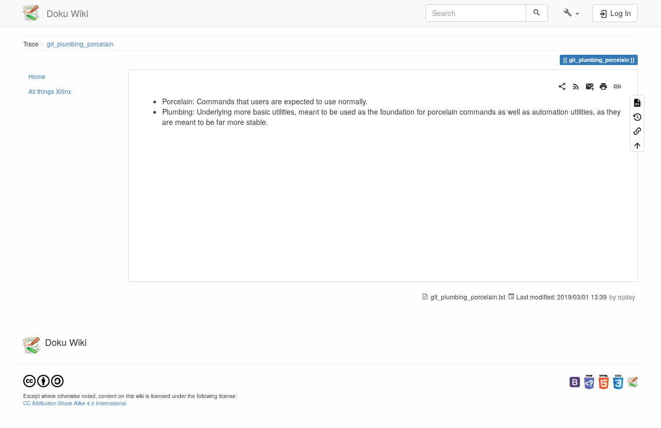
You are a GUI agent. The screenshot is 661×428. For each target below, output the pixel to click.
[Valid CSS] (618, 380)
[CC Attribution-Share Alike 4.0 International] (43, 379)
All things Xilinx (49, 91)
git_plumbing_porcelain (80, 43)
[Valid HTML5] (604, 380)
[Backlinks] (637, 130)
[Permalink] (617, 85)
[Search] (537, 13)
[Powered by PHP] (589, 380)
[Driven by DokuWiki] (632, 380)
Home (36, 76)
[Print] (603, 85)
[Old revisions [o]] (637, 115)
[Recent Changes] (576, 85)
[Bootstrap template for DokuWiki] (575, 380)
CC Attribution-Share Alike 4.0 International (74, 403)
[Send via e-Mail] (590, 85)
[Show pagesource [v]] (637, 102)
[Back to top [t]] (637, 144)
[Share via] (562, 85)
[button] (571, 13)
